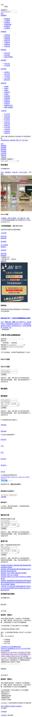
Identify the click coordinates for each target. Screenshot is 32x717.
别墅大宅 (18, 140)
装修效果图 (7, 24)
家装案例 (7, 19)
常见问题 (7, 127)
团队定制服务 (8, 57)
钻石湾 (25, 652)
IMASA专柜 (23, 172)
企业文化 (7, 121)
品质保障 (3, 69)
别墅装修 (7, 35)
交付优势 (7, 78)
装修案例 (3, 15)
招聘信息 (7, 125)
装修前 (6, 86)
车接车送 (3, 648)
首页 (2, 13)
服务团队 (3, 50)
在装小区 (7, 63)
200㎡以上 (4, 479)
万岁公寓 (9, 652)
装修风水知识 (8, 105)
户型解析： (5, 218)
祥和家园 (25, 656)
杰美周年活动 (5, 140)
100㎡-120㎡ (11, 477)
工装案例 (7, 20)
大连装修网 (12, 646)
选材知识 (7, 103)
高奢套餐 (7, 39)
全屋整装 (12, 140)
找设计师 (7, 53)
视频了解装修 (8, 107)
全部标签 (7, 650)
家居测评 (7, 101)
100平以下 (18, 648)
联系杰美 (7, 133)
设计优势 (7, 74)
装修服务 (3, 31)
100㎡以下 (4, 477)
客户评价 (7, 120)
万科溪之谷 (15, 652)
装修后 (6, 90)
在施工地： (24, 218)
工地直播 (7, 65)
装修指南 (7, 96)
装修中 (6, 88)
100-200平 (24, 648)
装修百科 (3, 83)
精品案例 (7, 26)
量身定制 (7, 40)
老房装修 (7, 44)
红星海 (21, 652)
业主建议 (7, 131)
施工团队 (7, 55)
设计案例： (15, 218)
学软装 (6, 94)
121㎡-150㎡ (18, 477)
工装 (23, 140)
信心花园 (6, 656)
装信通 (18, 646)
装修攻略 (7, 98)
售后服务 (7, 118)
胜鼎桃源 (3, 652)
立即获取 (3, 349)
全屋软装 (7, 42)
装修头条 (7, 92)
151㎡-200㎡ (26, 477)
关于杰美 (7, 114)
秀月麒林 (6, 654)
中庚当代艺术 (13, 654)
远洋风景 (12, 656)
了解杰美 (3, 111)
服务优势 (7, 80)
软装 (26, 140)
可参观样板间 (10, 648)
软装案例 (7, 22)
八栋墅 (20, 654)
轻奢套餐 (7, 37)
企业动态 (7, 129)
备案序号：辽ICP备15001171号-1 (11, 664)
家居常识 (7, 100)
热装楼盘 (3, 60)
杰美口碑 (7, 116)
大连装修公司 (5, 646)
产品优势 (7, 76)
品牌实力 (7, 72)
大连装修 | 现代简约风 (12, 326)
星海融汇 (25, 654)
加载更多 (3, 261)
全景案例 (7, 28)
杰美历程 (7, 123)
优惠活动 (7, 46)
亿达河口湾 (18, 656)
